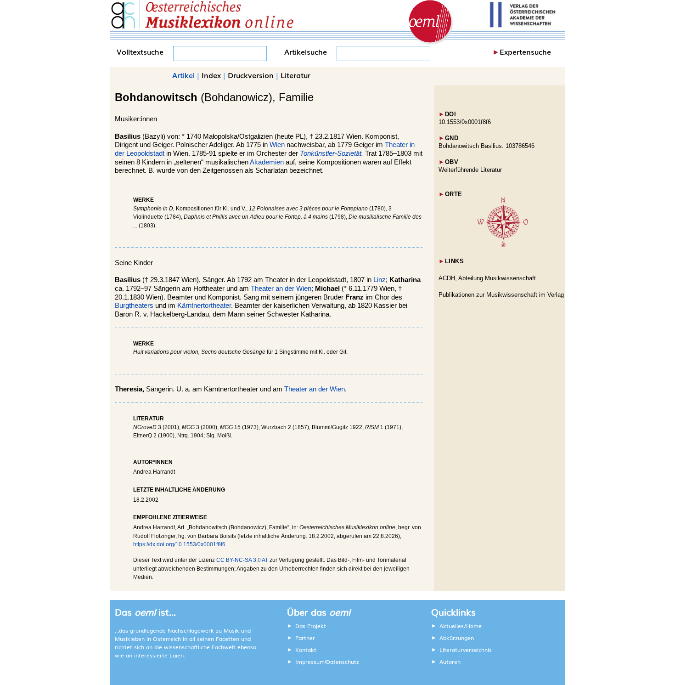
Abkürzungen (456, 638)
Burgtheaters (134, 305)
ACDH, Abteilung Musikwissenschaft (487, 278)
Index (211, 74)
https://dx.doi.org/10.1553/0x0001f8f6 (179, 544)
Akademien (267, 162)
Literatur (295, 74)
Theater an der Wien (281, 288)
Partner (305, 638)
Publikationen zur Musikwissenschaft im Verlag (501, 294)
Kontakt (305, 649)
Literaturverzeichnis (465, 649)
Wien (277, 144)
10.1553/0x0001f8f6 (465, 122)
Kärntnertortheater (204, 305)
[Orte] (503, 245)
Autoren (450, 661)
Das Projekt (310, 626)
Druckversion (251, 74)
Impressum (310, 661)
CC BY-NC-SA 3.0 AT (242, 560)
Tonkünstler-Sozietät (330, 153)
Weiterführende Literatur (470, 169)
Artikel (183, 74)
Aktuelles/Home (460, 626)
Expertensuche (525, 51)
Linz (379, 279)
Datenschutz (342, 661)
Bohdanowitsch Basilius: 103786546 (486, 145)
